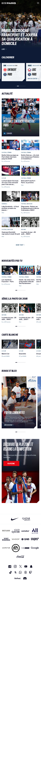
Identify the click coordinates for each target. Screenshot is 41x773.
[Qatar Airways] (26, 519)
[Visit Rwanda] (6, 539)
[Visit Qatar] (16, 530)
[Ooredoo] (25, 530)
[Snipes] (35, 539)
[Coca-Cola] (20, 556)
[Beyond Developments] (6, 530)
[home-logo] (9, 3)
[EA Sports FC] (16, 548)
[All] (35, 530)
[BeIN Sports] (25, 548)
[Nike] (15, 519)
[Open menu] (38, 3)
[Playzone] (11, 463)
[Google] (35, 548)
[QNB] (25, 539)
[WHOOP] (16, 539)
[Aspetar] (6, 548)
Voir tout (19, 245)
